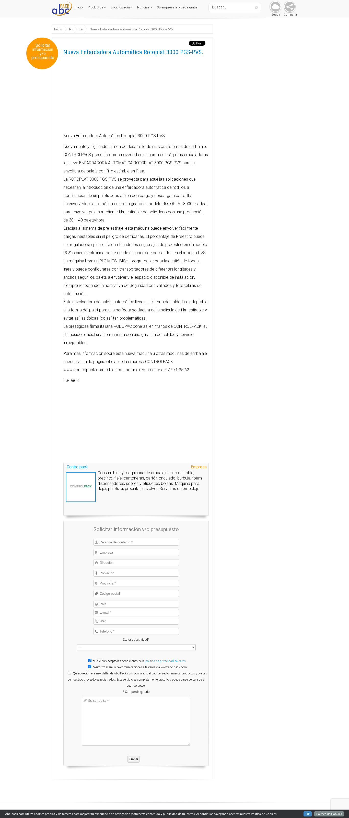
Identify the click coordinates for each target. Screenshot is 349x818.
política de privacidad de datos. (166, 661)
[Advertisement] (136, 96)
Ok (308, 813)
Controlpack (77, 466)
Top (336, 805)
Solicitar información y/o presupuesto (42, 51)
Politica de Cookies (329, 813)
